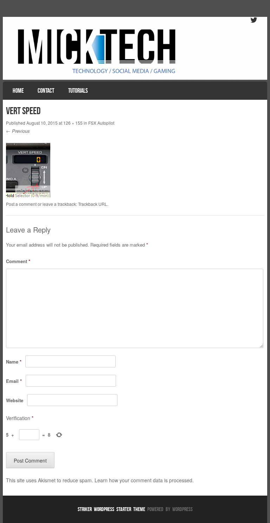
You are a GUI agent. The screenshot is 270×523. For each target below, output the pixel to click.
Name (13, 361)
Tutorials (78, 90)
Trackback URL (92, 204)
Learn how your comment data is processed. (144, 480)
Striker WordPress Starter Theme (111, 509)
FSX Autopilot (101, 123)
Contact (46, 90)
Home (18, 90)
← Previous (18, 131)
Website (14, 400)
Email (14, 381)
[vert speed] (28, 195)
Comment (18, 261)
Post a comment (21, 204)
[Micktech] (135, 48)
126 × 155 (73, 123)
